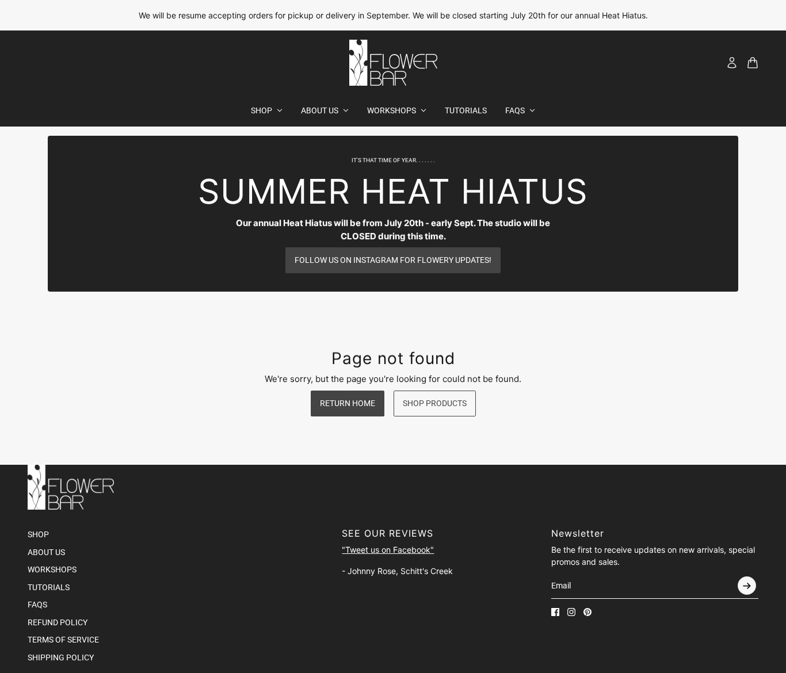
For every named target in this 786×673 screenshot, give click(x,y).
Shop (38, 534)
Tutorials (49, 587)
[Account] (732, 62)
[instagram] (571, 612)
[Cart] (752, 62)
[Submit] (747, 585)
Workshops (52, 569)
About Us (46, 552)
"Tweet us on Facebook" (388, 550)
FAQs (37, 604)
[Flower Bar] (393, 63)
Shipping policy (61, 657)
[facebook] (555, 612)
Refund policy (57, 622)
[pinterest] (587, 612)
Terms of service (63, 639)
